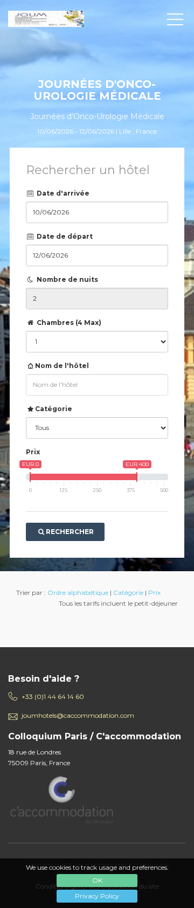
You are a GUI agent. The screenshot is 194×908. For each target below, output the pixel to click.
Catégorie (53, 409)
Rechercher (70, 532)
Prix (33, 452)
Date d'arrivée (62, 193)
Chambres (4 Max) (68, 322)
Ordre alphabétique (77, 592)
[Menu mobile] (175, 21)
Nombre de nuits (66, 279)
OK (97, 880)
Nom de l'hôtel (62, 366)
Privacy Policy (97, 896)
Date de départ (64, 236)
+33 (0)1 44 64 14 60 (53, 696)
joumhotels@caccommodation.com (78, 715)
